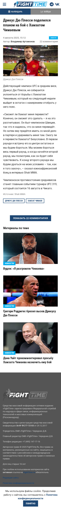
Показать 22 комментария (30, 218)
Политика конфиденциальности (18, 483)
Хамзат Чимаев (35, 201)
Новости (53, 38)
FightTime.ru (29, 472)
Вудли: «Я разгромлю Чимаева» (23, 268)
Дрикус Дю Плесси (14, 201)
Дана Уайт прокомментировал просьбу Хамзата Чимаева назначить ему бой (28, 360)
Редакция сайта (11, 477)
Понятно (30, 503)
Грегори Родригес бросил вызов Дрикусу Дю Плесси (29, 313)
